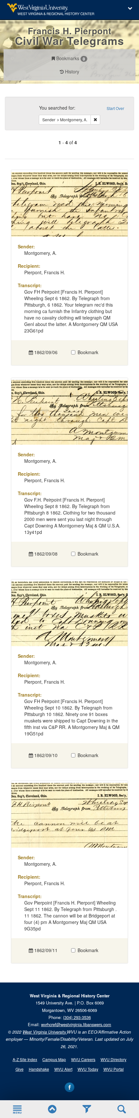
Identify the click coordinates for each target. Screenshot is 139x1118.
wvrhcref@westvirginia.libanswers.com (76, 1024)
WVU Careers (83, 1059)
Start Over (115, 108)
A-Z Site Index (25, 1059)
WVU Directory (113, 1059)
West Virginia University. (45, 1032)
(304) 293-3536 (77, 1017)
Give (20, 1069)
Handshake (39, 1069)
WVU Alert (63, 1069)
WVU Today (88, 1069)
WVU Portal (113, 1069)
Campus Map (54, 1059)
